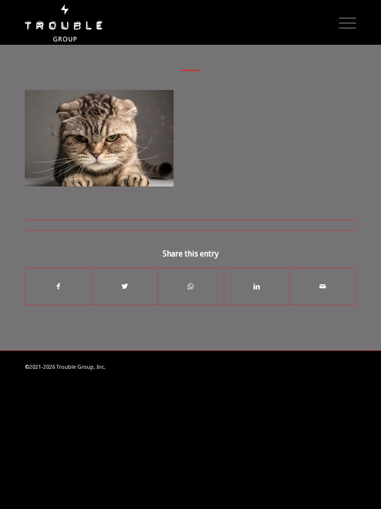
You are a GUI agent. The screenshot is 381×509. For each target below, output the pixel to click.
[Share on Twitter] (124, 286)
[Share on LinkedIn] (257, 286)
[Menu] (342, 22)
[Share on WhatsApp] (190, 286)
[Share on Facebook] (58, 286)
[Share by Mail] (323, 286)
